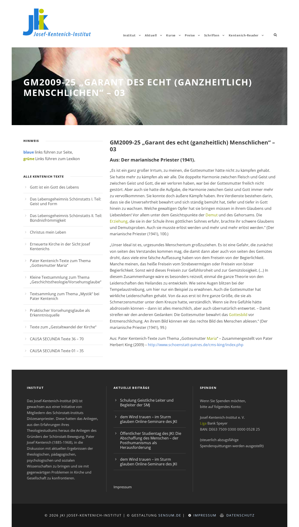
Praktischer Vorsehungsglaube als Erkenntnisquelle (60, 313)
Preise (190, 35)
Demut (212, 215)
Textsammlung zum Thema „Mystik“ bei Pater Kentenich (64, 296)
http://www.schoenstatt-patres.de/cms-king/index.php (195, 344)
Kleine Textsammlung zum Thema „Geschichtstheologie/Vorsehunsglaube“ (65, 280)
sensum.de (169, 515)
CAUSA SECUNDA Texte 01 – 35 (57, 350)
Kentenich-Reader (244, 35)
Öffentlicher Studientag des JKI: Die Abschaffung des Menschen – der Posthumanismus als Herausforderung (150, 440)
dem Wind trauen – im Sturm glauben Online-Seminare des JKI (148, 419)
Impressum (123, 487)
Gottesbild (238, 314)
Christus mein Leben (48, 232)
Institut (129, 35)
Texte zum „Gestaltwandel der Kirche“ (63, 327)
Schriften (212, 35)
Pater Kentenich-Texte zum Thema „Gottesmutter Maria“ (60, 263)
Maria (212, 338)
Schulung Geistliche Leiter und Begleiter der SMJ (147, 403)
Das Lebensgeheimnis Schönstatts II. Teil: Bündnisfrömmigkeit (66, 218)
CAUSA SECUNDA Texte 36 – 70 (57, 338)
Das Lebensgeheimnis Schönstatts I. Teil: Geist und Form (65, 201)
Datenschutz (240, 515)
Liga (203, 423)
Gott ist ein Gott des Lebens (54, 187)
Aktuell (151, 35)
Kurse (171, 35)
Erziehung (119, 221)
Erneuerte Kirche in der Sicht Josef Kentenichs (60, 246)
